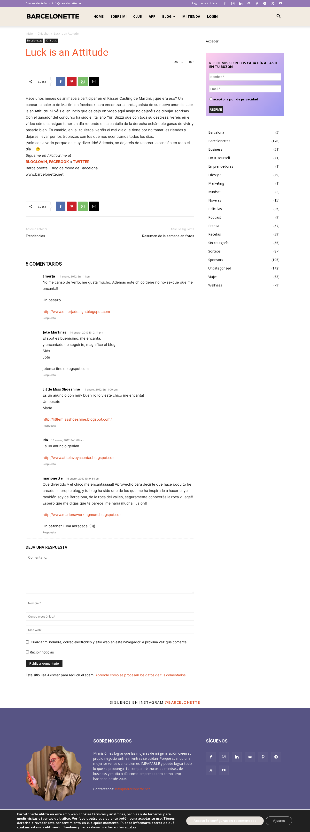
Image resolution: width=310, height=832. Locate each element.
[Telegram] (264, 3)
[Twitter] (272, 3)
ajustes (130, 827)
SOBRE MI (118, 16)
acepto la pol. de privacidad (235, 99)
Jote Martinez (55, 332)
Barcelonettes (34, 40)
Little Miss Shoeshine (61, 389)
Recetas (214, 234)
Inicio (29, 34)
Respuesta (49, 318)
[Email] (94, 81)
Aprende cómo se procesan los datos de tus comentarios (140, 675)
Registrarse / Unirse (204, 3)
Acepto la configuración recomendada (225, 820)
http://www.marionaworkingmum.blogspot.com (83, 514)
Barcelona (216, 132)
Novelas (214, 200)
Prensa (213, 225)
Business (215, 149)
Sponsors (215, 259)
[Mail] (248, 3)
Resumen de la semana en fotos (168, 236)
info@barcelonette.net (67, 3)
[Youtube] (280, 3)
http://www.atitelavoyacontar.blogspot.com (79, 457)
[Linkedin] (240, 3)
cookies (23, 827)
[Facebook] (224, 3)
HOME (98, 16)
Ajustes (279, 820)
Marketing (216, 183)
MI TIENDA (191, 16)
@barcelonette (182, 702)
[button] (278, 17)
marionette (53, 478)
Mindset (214, 191)
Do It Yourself (219, 157)
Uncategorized (219, 268)
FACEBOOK (59, 161)
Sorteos (214, 251)
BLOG (166, 16)
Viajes (212, 276)
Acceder (212, 41)
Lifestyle (214, 174)
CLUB (137, 16)
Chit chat (43, 34)
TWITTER (81, 161)
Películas (215, 208)
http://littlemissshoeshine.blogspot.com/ (77, 419)
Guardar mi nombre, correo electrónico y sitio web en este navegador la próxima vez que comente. (109, 642)
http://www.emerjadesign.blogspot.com (76, 311)
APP (152, 16)
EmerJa (49, 276)
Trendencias (35, 236)
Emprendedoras (220, 166)
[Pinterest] (256, 3)
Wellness (215, 285)
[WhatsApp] (83, 81)
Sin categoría (218, 242)
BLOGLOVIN (36, 161)
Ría (45, 440)
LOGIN (212, 16)
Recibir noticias (41, 652)
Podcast (214, 217)
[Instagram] (232, 3)
